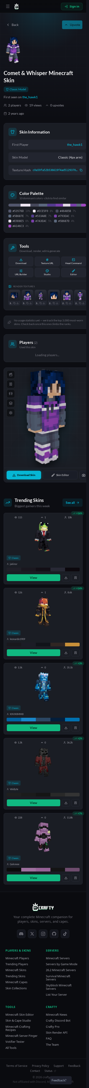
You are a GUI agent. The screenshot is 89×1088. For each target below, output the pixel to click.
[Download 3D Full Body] (43, 303)
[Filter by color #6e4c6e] (72, 869)
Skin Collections (16, 988)
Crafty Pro (53, 1026)
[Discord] (21, 933)
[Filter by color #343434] (72, 794)
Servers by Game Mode (61, 964)
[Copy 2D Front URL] (66, 303)
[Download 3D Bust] (30, 303)
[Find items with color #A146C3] (83, 205)
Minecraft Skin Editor (19, 1014)
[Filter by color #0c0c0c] (14, 869)
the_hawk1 (30, 97)
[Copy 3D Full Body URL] (40, 303)
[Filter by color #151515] (43, 794)
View (33, 577)
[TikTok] (65, 933)
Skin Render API (56, 1032)
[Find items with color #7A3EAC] (73, 205)
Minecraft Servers (58, 958)
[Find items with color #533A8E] (51, 205)
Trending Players (16, 964)
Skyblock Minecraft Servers (59, 987)
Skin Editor (62, 475)
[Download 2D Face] (57, 303)
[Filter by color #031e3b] (57, 719)
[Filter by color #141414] (57, 869)
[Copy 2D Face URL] (53, 303)
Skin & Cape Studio (18, 1020)
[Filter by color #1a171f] (28, 569)
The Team (52, 1044)
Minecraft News (56, 1014)
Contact (35, 1071)
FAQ (49, 1038)
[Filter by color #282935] (57, 569)
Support (59, 1066)
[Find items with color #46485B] (34, 205)
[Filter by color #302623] (57, 644)
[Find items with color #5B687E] (43, 205)
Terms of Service (16, 1066)
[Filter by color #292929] (57, 794)
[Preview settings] (11, 413)
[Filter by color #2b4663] (43, 719)
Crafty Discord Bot (58, 1020)
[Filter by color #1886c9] (28, 719)
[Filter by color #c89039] (72, 644)
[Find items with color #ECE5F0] (25, 205)
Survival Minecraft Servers (58, 978)
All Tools (10, 1048)
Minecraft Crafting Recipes (17, 1028)
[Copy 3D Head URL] (14, 303)
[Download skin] (66, 577)
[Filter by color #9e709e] (28, 869)
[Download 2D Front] (70, 303)
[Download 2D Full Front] (83, 303)
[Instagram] (43, 933)
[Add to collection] (75, 577)
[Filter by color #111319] (43, 644)
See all (70, 502)
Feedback (74, 1066)
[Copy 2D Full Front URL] (80, 303)
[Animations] (11, 374)
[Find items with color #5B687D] (78, 205)
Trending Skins (15, 976)
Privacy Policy (40, 1066)
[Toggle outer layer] (11, 403)
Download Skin (26, 475)
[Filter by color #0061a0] (14, 719)
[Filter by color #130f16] (43, 569)
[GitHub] (54, 933)
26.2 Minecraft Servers (61, 970)
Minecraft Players (17, 958)
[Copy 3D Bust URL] (27, 303)
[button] (43, 548)
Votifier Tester (14, 1041)
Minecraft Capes (16, 982)
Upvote (75, 25)
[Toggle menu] (8, 6)
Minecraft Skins (15, 970)
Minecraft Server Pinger (21, 1036)
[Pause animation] (11, 384)
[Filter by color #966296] (43, 869)
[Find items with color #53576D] (14, 205)
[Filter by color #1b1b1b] (28, 794)
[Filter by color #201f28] (14, 569)
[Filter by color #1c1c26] (28, 644)
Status (48, 1071)
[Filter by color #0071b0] (72, 719)
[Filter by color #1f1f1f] (14, 794)
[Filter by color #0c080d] (72, 569)
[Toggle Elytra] (11, 394)
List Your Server (56, 994)
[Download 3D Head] (17, 303)
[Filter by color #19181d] (14, 644)
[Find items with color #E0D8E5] (66, 205)
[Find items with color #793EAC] (59, 205)
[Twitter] (32, 933)
